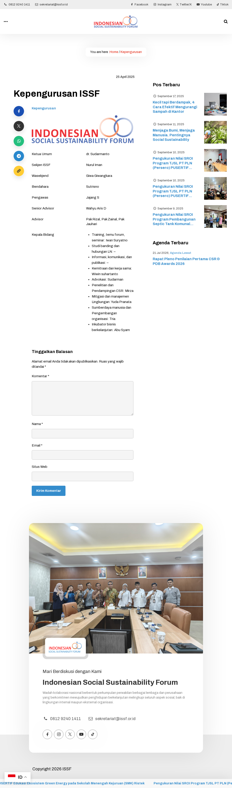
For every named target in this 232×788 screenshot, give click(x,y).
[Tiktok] (92, 734)
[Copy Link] (19, 171)
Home (114, 52)
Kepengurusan (131, 52)
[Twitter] (70, 734)
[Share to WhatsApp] (19, 141)
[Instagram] (58, 734)
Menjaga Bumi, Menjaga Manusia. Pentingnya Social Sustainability (174, 135)
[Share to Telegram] (19, 156)
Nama (37, 424)
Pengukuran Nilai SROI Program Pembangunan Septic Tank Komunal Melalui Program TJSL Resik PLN (174, 219)
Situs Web (39, 466)
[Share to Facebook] (19, 111)
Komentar (40, 376)
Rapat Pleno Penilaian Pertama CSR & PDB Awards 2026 (186, 261)
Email (37, 445)
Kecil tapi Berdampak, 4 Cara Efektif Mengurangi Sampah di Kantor (175, 107)
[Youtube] (81, 734)
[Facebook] (47, 734)
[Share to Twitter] (19, 126)
